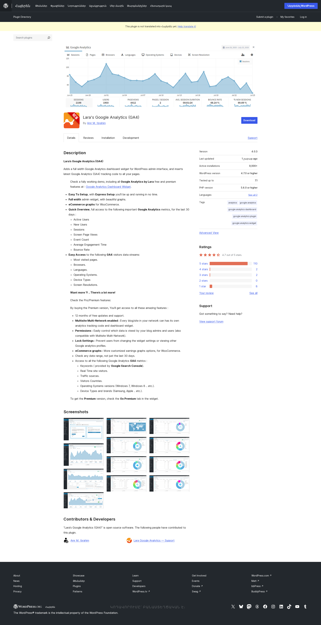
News (16, 580)
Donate (197, 586)
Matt (255, 580)
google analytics (248, 202)
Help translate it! (187, 26)
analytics (232, 202)
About (16, 575)
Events (195, 580)
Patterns (77, 591)
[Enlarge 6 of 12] (142, 441)
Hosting (17, 586)
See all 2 (252, 195)
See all (253, 293)
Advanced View (209, 232)
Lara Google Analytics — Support (154, 540)
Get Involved (199, 575)
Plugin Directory (22, 16)
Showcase (78, 575)
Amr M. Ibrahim (96, 123)
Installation (108, 137)
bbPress (257, 586)
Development (131, 137)
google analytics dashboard (242, 209)
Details (71, 137)
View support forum (211, 321)
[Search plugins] (48, 37)
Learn (135, 575)
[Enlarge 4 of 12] (99, 496)
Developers (138, 586)
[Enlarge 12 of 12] (185, 479)
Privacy (17, 591)
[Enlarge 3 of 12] (99, 473)
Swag (196, 591)
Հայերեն (50, 607)
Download (249, 120)
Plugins (77, 586)
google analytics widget (244, 223)
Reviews (88, 137)
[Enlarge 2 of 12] (99, 447)
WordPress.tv (141, 591)
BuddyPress (259, 591)
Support (252, 137)
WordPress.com (261, 575)
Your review (206, 293)
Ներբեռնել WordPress (301, 5)
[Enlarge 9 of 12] (185, 422)
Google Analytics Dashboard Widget (108, 186)
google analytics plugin (244, 216)
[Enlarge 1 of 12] (99, 422)
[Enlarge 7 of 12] (142, 460)
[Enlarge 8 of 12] (142, 479)
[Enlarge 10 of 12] (185, 441)
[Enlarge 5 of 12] (142, 422)
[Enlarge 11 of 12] (185, 460)
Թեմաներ (79, 580)
